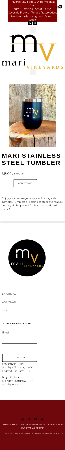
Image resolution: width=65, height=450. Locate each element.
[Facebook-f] (29, 419)
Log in (44, 7)
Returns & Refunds (33, 424)
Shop (5, 310)
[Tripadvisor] (42, 419)
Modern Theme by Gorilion (47, 433)
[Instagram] (35, 23)
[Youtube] (35, 419)
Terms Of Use (35, 428)
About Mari (9, 302)
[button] (33, 30)
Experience (9, 293)
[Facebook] (30, 23)
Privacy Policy (11, 424)
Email (5, 332)
